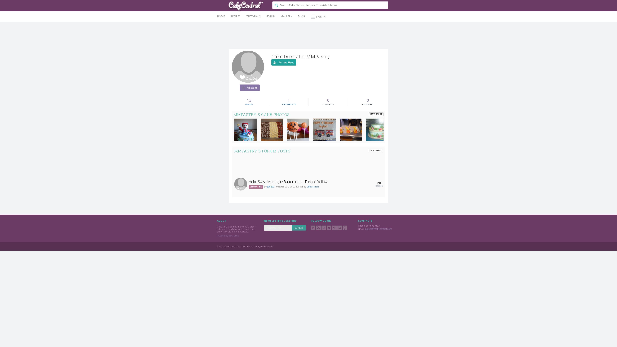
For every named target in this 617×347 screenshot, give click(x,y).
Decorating (256, 187)
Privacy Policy (222, 236)
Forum (271, 16)
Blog (301, 16)
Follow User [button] (286, 62)
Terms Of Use (233, 236)
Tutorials (253, 16)
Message (252, 87)
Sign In (320, 16)
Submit (299, 227)
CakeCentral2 (313, 186)
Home (221, 16)
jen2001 (271, 186)
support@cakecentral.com (378, 228)
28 (379, 182)
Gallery (286, 16)
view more (376, 114)
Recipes (236, 16)
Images (249, 104)
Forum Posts (289, 104)
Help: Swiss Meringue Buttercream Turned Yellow (288, 181)
